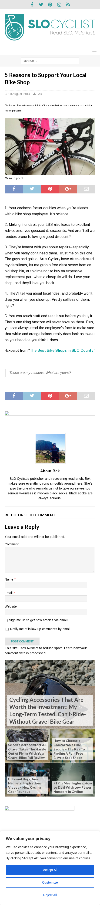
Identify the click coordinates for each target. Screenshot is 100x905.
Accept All (50, 870)
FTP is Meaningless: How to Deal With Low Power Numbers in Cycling (72, 787)
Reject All (50, 895)
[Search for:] (50, 60)
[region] (50, 868)
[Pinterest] (50, 4)
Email (9, 593)
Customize (50, 882)
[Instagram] (59, 4)
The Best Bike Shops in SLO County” (62, 350)
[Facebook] (32, 4)
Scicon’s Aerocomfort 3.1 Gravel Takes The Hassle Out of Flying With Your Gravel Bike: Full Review (27, 751)
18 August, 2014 (19, 94)
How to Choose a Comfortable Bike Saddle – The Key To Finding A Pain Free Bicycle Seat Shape (69, 749)
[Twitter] (41, 4)
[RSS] (68, 4)
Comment (12, 544)
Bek (39, 94)
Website (11, 606)
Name (9, 579)
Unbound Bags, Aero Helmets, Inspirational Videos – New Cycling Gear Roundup (25, 785)
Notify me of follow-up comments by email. (40, 629)
